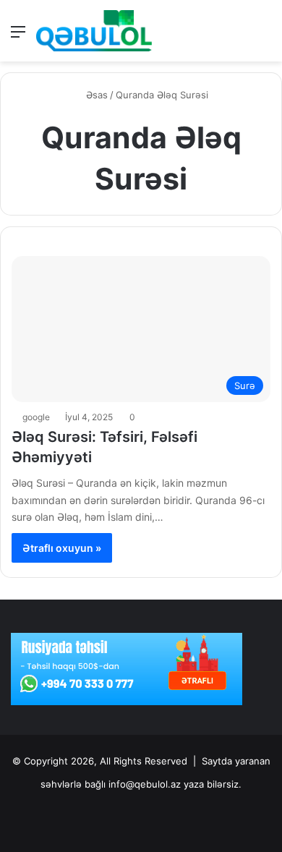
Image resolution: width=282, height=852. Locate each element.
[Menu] (18, 36)
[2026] (94, 30)
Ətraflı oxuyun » (61, 548)
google (36, 417)
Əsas (95, 95)
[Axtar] (264, 36)
